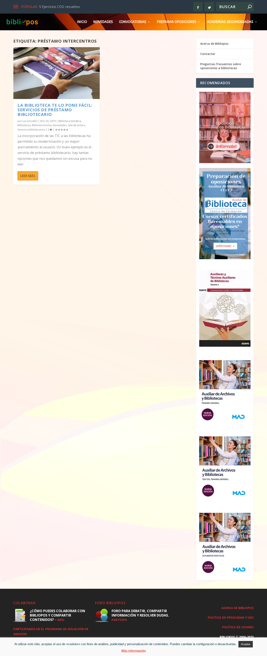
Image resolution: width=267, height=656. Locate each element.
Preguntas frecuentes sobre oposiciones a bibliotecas (220, 66)
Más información (133, 650)
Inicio (82, 22)
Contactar (207, 54)
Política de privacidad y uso (231, 617)
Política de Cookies (238, 627)
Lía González (30, 121)
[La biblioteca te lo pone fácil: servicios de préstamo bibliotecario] (56, 73)
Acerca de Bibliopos (214, 44)
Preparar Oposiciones (176, 22)
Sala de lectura (76, 125)
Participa (119, 620)
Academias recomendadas (230, 22)
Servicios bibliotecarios (31, 129)
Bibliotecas (24, 125)
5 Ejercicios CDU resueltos (59, 6)
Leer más (27, 176)
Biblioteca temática (69, 121)
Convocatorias (132, 22)
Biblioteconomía (42, 125)
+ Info (59, 620)
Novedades (103, 22)
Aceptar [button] (245, 644)
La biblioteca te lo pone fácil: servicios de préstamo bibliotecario (55, 109)
